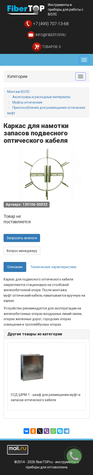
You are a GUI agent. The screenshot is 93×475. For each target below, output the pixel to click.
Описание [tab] (15, 267)
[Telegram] (66, 431)
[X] (40, 431)
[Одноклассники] (33, 431)
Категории (17, 76)
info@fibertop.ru (50, 35)
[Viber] (46, 431)
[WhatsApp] (53, 431)
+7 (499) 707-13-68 (50, 23)
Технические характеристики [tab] (53, 267)
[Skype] (60, 431)
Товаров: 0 (51, 47)
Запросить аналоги (22, 238)
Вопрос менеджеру (22, 251)
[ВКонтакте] (26, 431)
